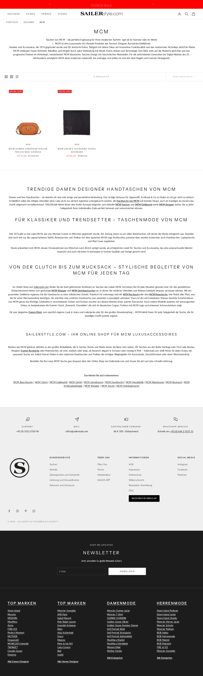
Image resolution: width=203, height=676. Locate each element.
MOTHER (12, 636)
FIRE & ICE (162, 647)
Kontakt (54, 469)
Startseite (12, 22)
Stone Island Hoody (167, 618)
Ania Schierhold (65, 632)
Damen (30, 14)
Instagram (183, 464)
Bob (59, 651)
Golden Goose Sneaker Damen (122, 625)
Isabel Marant (64, 618)
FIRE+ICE (12, 629)
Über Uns (102, 464)
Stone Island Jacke (166, 614)
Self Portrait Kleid (116, 629)
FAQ (131, 490)
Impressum (134, 469)
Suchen (53, 464)
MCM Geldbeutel (58, 382)
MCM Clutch (41, 382)
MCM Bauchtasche (23, 382)
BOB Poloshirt (164, 643)
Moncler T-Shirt (115, 614)
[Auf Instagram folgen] (17, 511)
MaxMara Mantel (115, 640)
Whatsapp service (175, 426)
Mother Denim (114, 651)
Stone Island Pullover (167, 610)
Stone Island (14, 610)
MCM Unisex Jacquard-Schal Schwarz (77, 150)
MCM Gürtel (75, 382)
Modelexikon (104, 474)
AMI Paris (62, 614)
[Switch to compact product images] (17, 76)
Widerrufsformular (144, 498)
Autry (10, 625)
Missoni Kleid (114, 647)
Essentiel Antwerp (66, 625)
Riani (59, 629)
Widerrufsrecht (136, 480)
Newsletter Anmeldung (140, 485)
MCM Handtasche (114, 382)
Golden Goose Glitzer (118, 621)
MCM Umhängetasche (128, 386)
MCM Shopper (92, 386)
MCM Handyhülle (135, 382)
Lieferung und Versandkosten (64, 480)
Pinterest (182, 474)
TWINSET (13, 647)
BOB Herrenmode (166, 636)
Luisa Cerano (63, 647)
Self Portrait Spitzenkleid (119, 636)
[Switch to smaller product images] (11, 76)
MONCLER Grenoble (18, 643)
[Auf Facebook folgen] (9, 511)
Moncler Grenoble (66, 610)
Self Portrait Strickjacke (119, 632)
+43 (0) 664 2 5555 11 (181, 431)
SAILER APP (104, 480)
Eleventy (12, 654)
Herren (47, 14)
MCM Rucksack (174, 382)
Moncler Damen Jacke (118, 610)
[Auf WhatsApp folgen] (34, 511)
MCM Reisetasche (155, 382)
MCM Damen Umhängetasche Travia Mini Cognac (28, 150)
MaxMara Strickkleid (117, 643)
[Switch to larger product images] (6, 76)
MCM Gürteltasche (93, 382)
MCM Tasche (108, 386)
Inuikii (60, 654)
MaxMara (12, 621)
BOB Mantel (163, 640)
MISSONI (12, 618)
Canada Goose (15, 651)
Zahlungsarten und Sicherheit (64, 474)
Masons (61, 640)
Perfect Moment (16, 632)
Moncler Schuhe (165, 625)
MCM (28, 144)
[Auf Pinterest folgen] (25, 511)
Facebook (182, 469)
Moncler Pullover (165, 629)
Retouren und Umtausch (62, 485)
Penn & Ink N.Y (65, 643)
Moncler (12, 614)
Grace (60, 636)
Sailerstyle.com (41, 287)
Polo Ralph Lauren (66, 621)
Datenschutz (135, 474)
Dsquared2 (13, 640)
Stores (62, 14)
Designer (14, 14)
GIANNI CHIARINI (116, 618)
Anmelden (127, 571)
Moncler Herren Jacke (168, 621)
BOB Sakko (162, 632)
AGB (131, 464)
